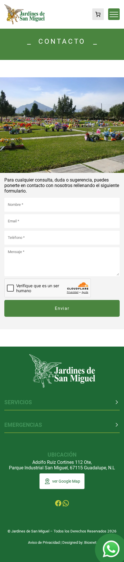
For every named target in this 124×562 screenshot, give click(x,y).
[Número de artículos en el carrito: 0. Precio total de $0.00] (98, 14)
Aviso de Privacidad (44, 542)
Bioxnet (90, 542)
